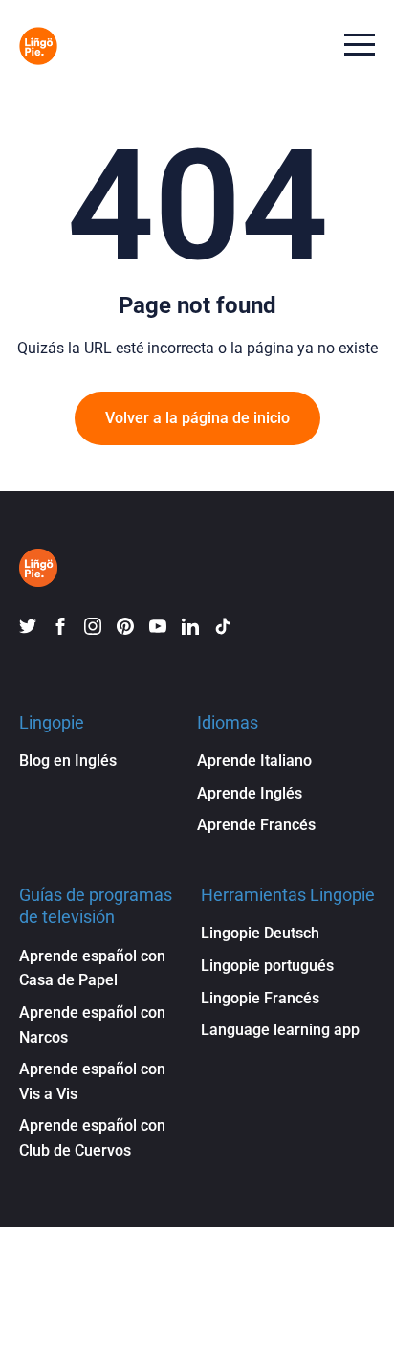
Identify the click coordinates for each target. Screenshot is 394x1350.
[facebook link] (60, 626)
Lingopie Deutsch (260, 933)
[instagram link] (92, 626)
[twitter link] (27, 626)
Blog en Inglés (68, 761)
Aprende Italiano (254, 761)
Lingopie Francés (260, 998)
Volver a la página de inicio (197, 418)
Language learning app (280, 1030)
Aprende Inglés (249, 793)
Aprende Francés (256, 825)
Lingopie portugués (267, 965)
